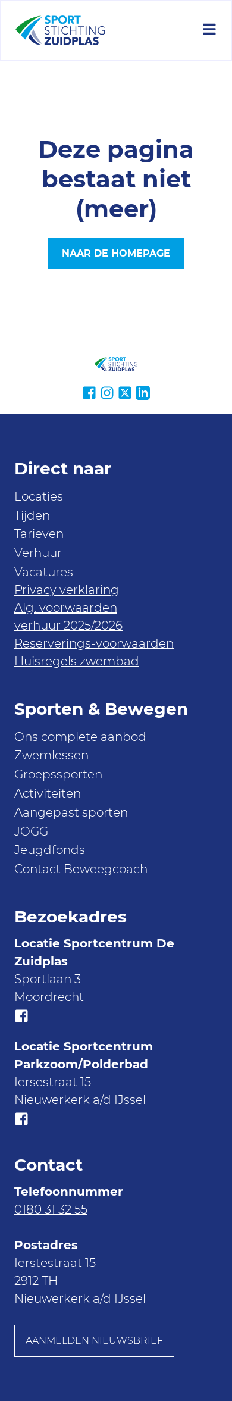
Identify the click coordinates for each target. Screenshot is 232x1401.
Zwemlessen (51, 755)
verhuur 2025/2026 (68, 625)
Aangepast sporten (71, 812)
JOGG (31, 831)
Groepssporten (58, 774)
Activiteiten (47, 793)
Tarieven (39, 534)
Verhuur (38, 553)
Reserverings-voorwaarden (94, 643)
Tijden (32, 515)
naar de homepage (116, 253)
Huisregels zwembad (76, 661)
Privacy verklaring (66, 590)
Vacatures (43, 572)
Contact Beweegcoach (81, 869)
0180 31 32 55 (50, 1209)
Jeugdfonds (49, 850)
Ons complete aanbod (80, 737)
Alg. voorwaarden (65, 608)
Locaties (38, 496)
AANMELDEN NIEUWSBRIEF (94, 1340)
